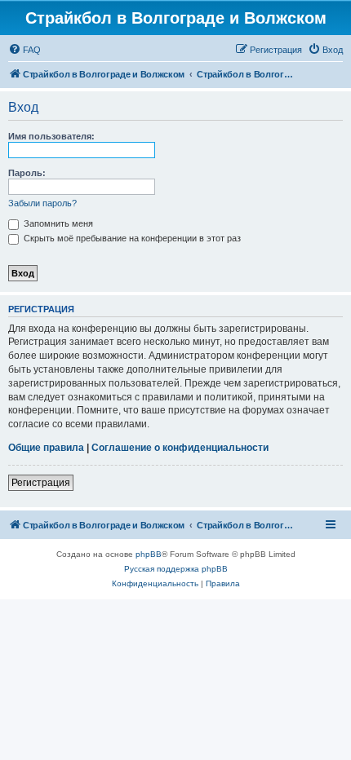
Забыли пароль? (42, 203)
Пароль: (27, 173)
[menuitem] (24, 50)
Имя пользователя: (51, 136)
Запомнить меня (57, 223)
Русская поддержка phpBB (176, 568)
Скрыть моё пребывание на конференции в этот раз (131, 238)
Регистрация (40, 482)
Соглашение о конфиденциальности (180, 447)
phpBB (149, 554)
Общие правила (46, 447)
